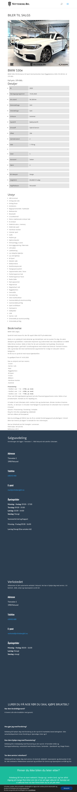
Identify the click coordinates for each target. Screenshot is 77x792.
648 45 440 (12, 476)
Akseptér (67, 788)
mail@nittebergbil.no (16, 490)
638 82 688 (12, 619)
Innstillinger (31, 790)
